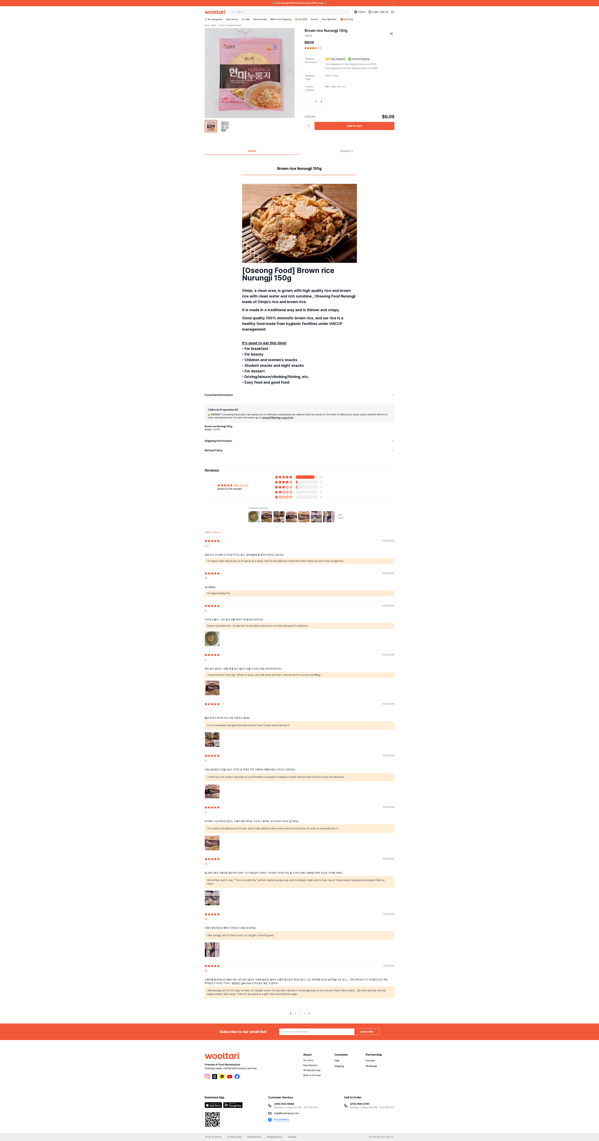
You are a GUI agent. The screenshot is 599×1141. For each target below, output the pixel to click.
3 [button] (300, 1013)
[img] (212, 541)
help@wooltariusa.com (286, 1113)
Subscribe (366, 1031)
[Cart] (392, 12)
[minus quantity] (310, 101)
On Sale (246, 19)
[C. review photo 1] (212, 739)
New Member (329, 19)
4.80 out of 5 (241, 485)
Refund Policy (254, 1137)
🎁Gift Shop (346, 19)
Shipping (339, 1066)
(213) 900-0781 (359, 1103)
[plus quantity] (321, 101)
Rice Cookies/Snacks (230, 25)
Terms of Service (213, 1137)
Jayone (308, 35)
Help (336, 1060)
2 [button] (295, 1013)
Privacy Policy (235, 1137)
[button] (310, 48)
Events (314, 19)
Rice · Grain (210, 25)
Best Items (232, 19)
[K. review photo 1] (212, 638)
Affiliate (292, 1137)
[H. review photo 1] (212, 791)
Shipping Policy (274, 1137)
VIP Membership (312, 1070)
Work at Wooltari (312, 1075)
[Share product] (391, 34)
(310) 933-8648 (284, 1103)
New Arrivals (260, 19)
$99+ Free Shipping (280, 19)
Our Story (308, 1060)
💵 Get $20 (301, 19)
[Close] (391, 3)
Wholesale (371, 1066)
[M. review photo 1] (212, 898)
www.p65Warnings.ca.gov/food (277, 417)
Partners (370, 1060)
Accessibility (281, 1119)
